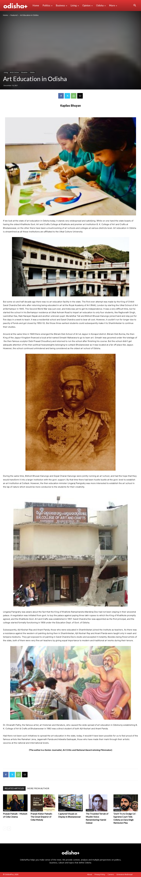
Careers (111, 874)
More (112, 5)
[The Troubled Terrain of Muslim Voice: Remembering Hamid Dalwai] (98, 802)
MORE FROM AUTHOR (38, 788)
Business (60, 5)
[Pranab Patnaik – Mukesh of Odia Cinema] (15, 802)
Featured (13, 15)
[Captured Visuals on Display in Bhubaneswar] (70, 802)
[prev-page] (4, 828)
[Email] (80, 96)
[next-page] (9, 828)
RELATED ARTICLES (14, 788)
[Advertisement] (70, 759)
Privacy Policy (100, 874)
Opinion (86, 5)
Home (36, 5)
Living (74, 5)
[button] (134, 5)
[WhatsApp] (73, 96)
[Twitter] (67, 96)
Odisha (100, 5)
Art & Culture (14, 72)
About (89, 874)
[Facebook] (61, 96)
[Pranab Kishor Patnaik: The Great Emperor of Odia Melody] (43, 802)
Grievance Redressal (124, 874)
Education (24, 72)
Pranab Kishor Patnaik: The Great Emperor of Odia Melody (41, 816)
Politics (46, 5)
